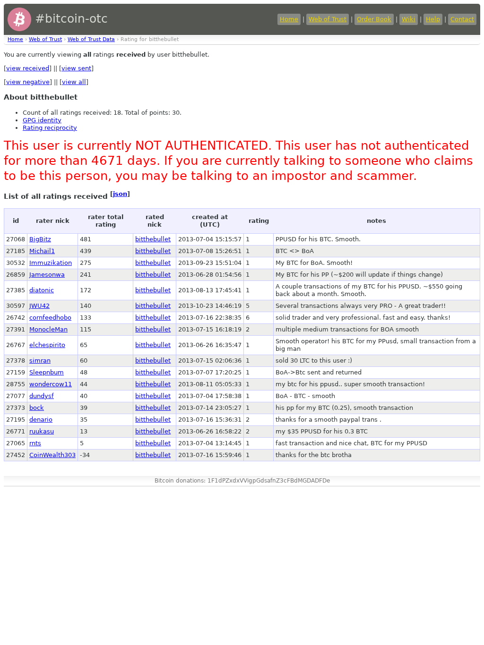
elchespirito (47, 344)
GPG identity (42, 120)
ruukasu (41, 431)
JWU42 (39, 305)
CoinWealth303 (52, 454)
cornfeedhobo (50, 317)
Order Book (374, 19)
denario (40, 419)
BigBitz (40, 239)
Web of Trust (327, 19)
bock (36, 407)
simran (40, 360)
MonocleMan (48, 329)
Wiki (408, 19)
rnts (35, 443)
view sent (76, 68)
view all (74, 81)
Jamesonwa (47, 274)
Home (289, 19)
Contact (462, 19)
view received (27, 68)
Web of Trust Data (91, 39)
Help (433, 19)
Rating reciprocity (50, 127)
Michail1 (42, 251)
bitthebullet (153, 239)
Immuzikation (50, 262)
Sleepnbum (46, 372)
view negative (28, 81)
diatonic (41, 290)
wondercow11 (50, 384)
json (120, 193)
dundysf (41, 395)
